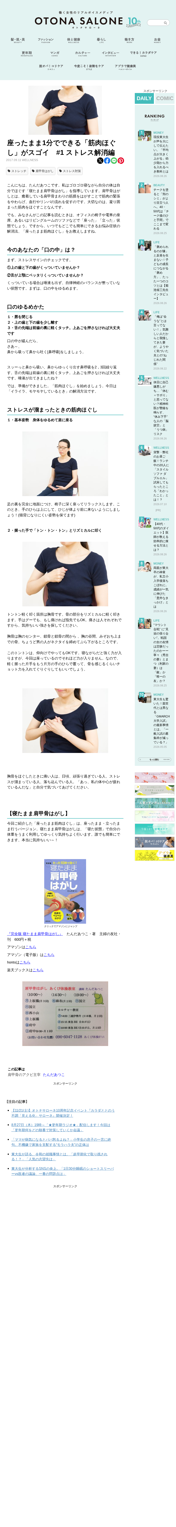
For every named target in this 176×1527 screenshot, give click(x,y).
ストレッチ (18, 171)
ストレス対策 (72, 171)
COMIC (164, 98)
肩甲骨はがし (45, 171)
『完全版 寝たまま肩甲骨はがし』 (35, 934)
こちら (30, 947)
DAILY (144, 98)
